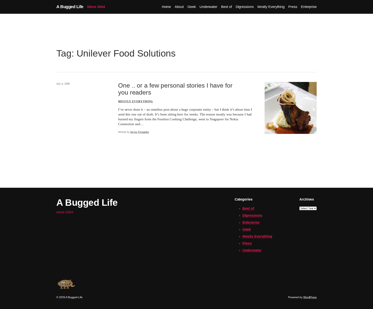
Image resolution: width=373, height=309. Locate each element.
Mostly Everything (135, 101)
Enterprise (251, 222)
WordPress (310, 297)
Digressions (252, 215)
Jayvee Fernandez (139, 132)
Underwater (251, 250)
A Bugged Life (69, 6)
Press (247, 243)
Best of (248, 208)
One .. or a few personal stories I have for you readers (175, 89)
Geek (246, 229)
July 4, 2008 (63, 83)
